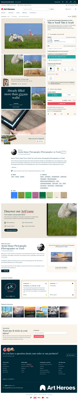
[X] (14, 379)
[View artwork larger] (44, 20)
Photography (43, 179)
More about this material (71, 37)
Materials (24, 12)
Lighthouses (63, 176)
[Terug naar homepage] (8, 9)
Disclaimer (36, 394)
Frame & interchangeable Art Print (58, 56)
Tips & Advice (33, 12)
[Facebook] (12, 379)
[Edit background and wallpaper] (44, 22)
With (69, 95)
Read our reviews (16, 106)
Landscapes (47, 176)
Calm (13, 176)
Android (25, 83)
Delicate (22, 176)
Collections (10, 12)
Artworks (3, 12)
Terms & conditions (29, 394)
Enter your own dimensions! (58, 51)
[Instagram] (8, 379)
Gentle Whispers (44, 188)
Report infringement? (42, 394)
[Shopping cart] (75, 9)
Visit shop (63, 151)
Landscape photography (46, 183)
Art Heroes (61, 362)
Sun (60, 183)
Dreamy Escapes (59, 185)
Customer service (45, 362)
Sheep (42, 176)
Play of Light (55, 183)
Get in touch (71, 355)
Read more (63, 153)
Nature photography (52, 179)
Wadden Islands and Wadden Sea (48, 181)
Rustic (64, 183)
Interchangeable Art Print (56, 60)
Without (55, 95)
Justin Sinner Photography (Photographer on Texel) (60, 20)
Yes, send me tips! (39, 336)
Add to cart (62, 103)
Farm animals (43, 185)
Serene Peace (51, 185)
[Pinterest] (10, 379)
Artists (17, 12)
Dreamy (17, 176)
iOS (20, 83)
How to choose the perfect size (70, 45)
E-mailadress (37, 330)
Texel (57, 181)
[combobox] (35, 9)
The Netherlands (55, 176)
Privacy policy (49, 394)
